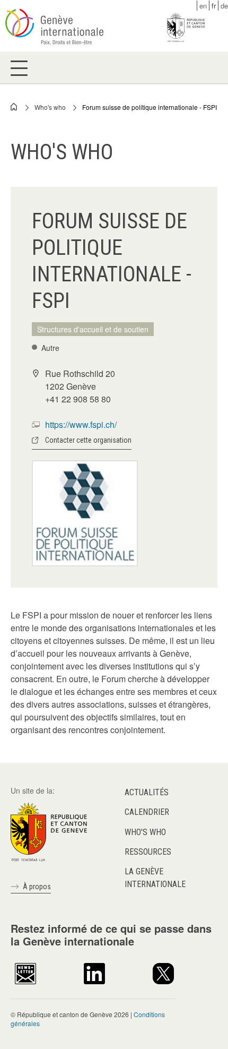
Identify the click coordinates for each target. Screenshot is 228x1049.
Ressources (148, 852)
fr (214, 6)
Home (14, 106)
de (224, 6)
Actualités (147, 792)
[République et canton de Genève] (49, 831)
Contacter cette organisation (88, 440)
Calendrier (147, 812)
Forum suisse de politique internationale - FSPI (149, 106)
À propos (37, 886)
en (203, 6)
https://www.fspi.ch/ (81, 424)
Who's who (50, 106)
